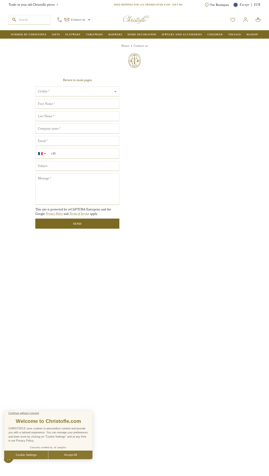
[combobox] (77, 91)
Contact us (141, 46)
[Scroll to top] (252, 460)
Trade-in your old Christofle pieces (31, 5)
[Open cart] (258, 20)
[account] (233, 20)
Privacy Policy (54, 214)
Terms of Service (79, 214)
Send (77, 224)
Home (125, 46)
